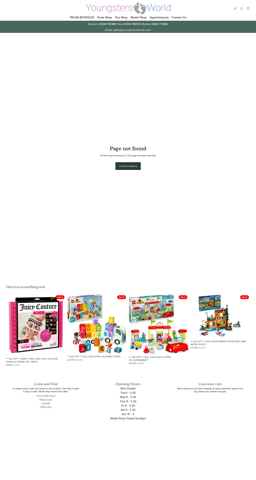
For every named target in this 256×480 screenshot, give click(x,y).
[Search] (235, 8)
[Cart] (248, 8)
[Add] (61, 351)
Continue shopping (128, 166)
